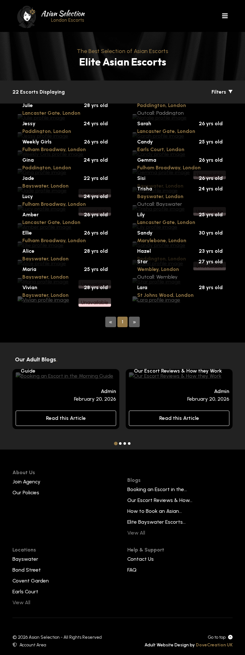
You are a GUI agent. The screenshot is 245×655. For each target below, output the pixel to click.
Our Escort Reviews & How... (159, 500)
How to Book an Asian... (154, 511)
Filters (219, 92)
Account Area (32, 645)
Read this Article (66, 418)
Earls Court (25, 592)
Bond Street (26, 570)
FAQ (132, 570)
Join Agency (26, 482)
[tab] (115, 443)
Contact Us (140, 559)
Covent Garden (30, 581)
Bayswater (25, 559)
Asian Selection (62, 15)
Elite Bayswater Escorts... (156, 522)
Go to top (217, 637)
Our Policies (25, 492)
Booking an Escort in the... (157, 489)
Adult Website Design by (189, 645)
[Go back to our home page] (26, 16)
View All (136, 533)
